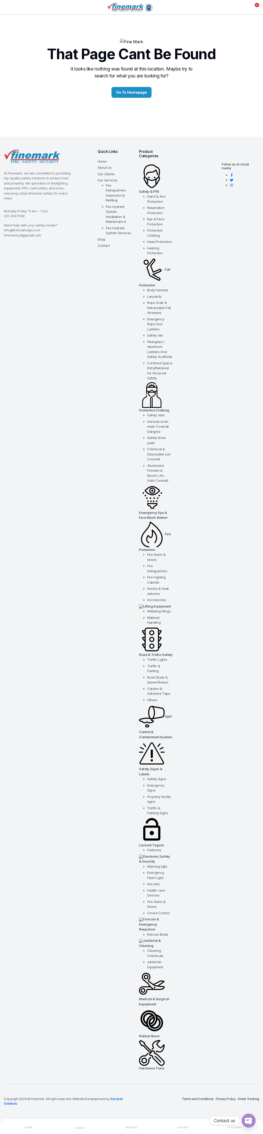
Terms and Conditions (198, 1099)
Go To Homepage (131, 92)
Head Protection (159, 242)
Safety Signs (156, 779)
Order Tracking (248, 1099)
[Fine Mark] (131, 7)
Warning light (157, 866)
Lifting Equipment (157, 606)
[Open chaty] (249, 1121)
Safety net (155, 335)
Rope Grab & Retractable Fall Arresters (159, 308)
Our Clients (106, 174)
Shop (102, 239)
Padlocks (154, 850)
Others (152, 700)
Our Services (107, 180)
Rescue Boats (157, 934)
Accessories (156, 600)
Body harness (157, 290)
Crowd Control (158, 913)
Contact (104, 245)
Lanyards (154, 296)
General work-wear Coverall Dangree (158, 426)
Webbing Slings (159, 611)
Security (153, 884)
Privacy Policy (226, 1099)
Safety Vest (155, 415)
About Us (104, 167)
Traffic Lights (157, 659)
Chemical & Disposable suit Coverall (158, 454)
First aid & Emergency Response (149, 924)
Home (102, 161)
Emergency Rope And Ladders (155, 324)
